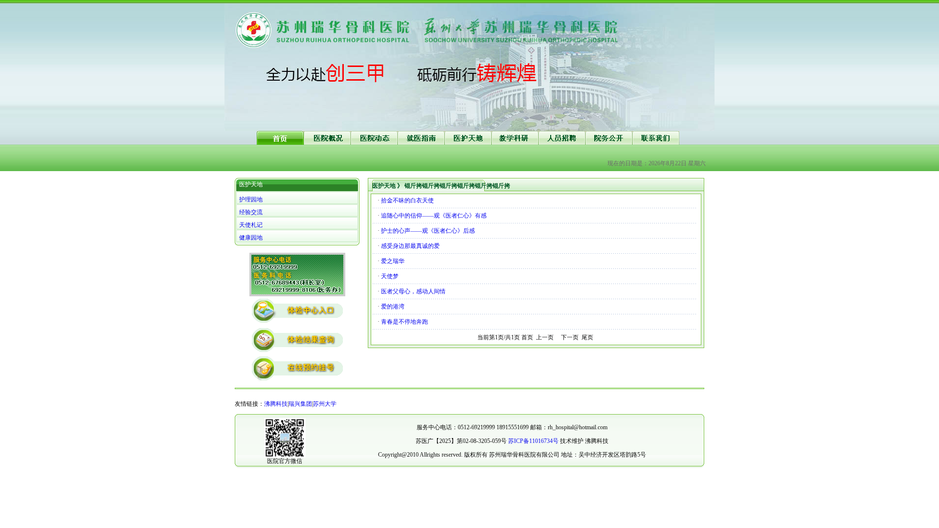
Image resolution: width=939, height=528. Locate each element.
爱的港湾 (392, 306)
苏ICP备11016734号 (533, 441)
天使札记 (251, 224)
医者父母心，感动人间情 (413, 291)
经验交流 (251, 212)
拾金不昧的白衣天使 (407, 200)
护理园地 (251, 199)
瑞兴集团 (300, 403)
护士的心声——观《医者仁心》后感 (428, 230)
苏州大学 (324, 403)
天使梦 (390, 276)
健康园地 (251, 237)
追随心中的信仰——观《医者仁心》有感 (434, 215)
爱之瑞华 (392, 261)
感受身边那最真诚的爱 (410, 245)
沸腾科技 (276, 403)
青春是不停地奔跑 (404, 321)
